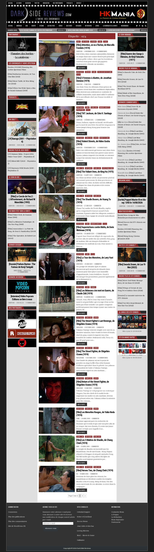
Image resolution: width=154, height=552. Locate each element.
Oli (77, 474)
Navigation (46, 3)
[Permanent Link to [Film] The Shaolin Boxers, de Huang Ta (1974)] (57, 208)
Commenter (96, 84)
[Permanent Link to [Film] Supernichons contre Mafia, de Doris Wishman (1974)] (57, 236)
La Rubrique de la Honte (110, 26)
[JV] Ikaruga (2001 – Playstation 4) (22, 140)
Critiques (85, 41)
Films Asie (94, 107)
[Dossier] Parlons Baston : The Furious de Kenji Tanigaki (22, 265)
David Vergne (18, 270)
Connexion (12, 512)
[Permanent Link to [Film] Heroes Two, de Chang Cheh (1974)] (57, 479)
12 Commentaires (23, 272)
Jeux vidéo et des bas (85, 526)
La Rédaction (116, 517)
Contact (79, 3)
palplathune (80, 357)
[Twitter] (137, 25)
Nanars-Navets (105, 107)
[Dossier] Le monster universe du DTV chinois (131, 297)
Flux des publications (16, 517)
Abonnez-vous (50, 528)
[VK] (142, 25)
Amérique (19, 26)
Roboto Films (104, 138)
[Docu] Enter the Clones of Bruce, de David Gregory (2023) (131, 115)
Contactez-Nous (117, 512)
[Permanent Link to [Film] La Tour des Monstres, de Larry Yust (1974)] (57, 266)
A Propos (115, 515)
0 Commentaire (30, 145)
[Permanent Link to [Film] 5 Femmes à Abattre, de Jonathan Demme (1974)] (57, 84)
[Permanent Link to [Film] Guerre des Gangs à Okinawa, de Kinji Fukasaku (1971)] (132, 44)
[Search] (145, 25)
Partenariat (115, 522)
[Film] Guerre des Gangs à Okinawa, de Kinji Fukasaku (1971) (132, 56)
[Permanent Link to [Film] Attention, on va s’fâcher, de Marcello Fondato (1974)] (57, 53)
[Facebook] (139, 25)
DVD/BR (87, 72)
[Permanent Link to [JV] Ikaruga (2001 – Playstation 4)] (22, 129)
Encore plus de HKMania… (128, 68)
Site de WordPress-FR (16, 526)
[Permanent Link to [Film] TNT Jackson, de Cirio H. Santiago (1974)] (57, 119)
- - (22, 57)
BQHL (78, 41)
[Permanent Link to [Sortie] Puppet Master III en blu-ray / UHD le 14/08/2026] (132, 190)
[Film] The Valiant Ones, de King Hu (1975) (95, 171)
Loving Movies (83, 531)
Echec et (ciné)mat (84, 517)
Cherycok (79, 51)
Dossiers (78, 26)
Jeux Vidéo (69, 26)
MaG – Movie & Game (85, 535)
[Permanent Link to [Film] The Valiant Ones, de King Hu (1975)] (57, 180)
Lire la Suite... (81, 68)
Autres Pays (51, 26)
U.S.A (78, 74)
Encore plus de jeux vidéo (19, 150)
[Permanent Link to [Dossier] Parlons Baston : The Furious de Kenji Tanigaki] (22, 254)
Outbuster (80, 540)
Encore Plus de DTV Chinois (129, 276)
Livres (97, 26)
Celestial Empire (83, 512)
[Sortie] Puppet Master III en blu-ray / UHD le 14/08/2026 (132, 201)
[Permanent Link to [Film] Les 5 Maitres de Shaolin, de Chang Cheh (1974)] (57, 448)
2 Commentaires (100, 120)
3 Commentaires (31, 302)
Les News (19, 3)
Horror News (82, 521)
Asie (26, 26)
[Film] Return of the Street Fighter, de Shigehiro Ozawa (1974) (92, 383)
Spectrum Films (108, 168)
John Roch (79, 264)
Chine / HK (80, 168)
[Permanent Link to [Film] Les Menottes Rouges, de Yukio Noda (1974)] (57, 421)
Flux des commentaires (17, 521)
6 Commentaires (102, 51)
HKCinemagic (125, 26)
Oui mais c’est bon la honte (19, 211)
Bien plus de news (125, 211)
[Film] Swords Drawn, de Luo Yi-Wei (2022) (132, 266)
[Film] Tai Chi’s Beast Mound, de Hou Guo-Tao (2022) (131, 304)
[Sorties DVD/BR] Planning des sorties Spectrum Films (130, 153)
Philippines (80, 110)
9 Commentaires (102, 147)
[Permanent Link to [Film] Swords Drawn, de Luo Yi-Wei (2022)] (132, 255)
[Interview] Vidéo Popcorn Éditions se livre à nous (22, 298)
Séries (60, 26)
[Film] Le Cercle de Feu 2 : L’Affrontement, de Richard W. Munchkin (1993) (22, 199)
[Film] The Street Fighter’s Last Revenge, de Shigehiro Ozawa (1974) (95, 322)
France (93, 287)
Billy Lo (121, 122)
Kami (77, 446)
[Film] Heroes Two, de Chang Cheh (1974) (94, 470)
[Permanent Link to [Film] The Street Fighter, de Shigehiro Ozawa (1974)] (57, 360)
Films (100, 41)
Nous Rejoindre (117, 520)
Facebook (28, 3)
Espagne (93, 41)
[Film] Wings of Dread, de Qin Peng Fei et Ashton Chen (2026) (130, 289)
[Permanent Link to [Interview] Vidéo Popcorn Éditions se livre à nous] (22, 287)
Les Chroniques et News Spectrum (22, 63)
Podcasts (70, 3)
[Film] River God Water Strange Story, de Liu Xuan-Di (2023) (130, 282)
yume (77, 418)
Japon (96, 138)
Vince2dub (79, 327)
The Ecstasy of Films (105, 72)
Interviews (88, 26)
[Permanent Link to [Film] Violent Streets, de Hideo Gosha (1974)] (57, 150)
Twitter (36, 3)
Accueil (10, 3)
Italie (105, 41)
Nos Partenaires (58, 3)
